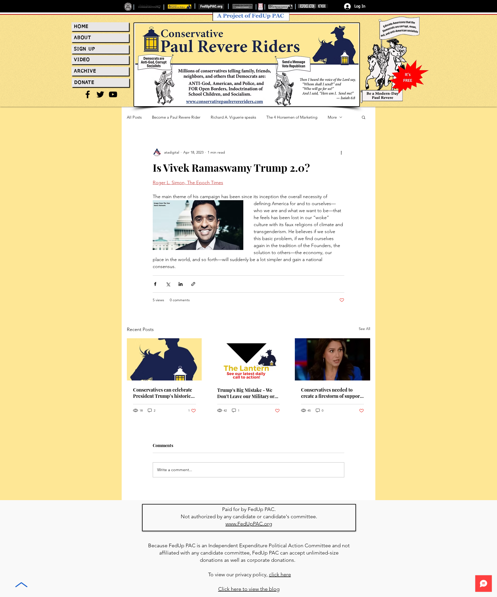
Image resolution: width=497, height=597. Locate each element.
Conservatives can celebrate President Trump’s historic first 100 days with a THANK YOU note (163, 393)
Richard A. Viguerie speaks (233, 117)
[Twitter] (100, 94)
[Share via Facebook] (155, 284)
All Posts (134, 117)
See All (364, 328)
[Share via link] (193, 284)
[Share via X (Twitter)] (167, 284)
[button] (363, 117)
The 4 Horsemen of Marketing (291, 117)
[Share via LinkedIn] (180, 284)
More (332, 117)
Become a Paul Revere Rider (176, 117)
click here (280, 574)
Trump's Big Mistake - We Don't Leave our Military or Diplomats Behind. (245, 393)
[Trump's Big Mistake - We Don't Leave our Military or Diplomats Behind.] (248, 359)
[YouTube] (113, 94)
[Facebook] (88, 94)
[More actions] (341, 152)
